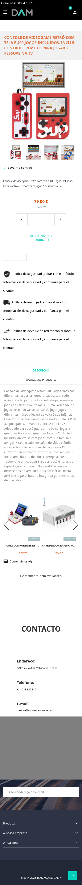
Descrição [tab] (41, 370)
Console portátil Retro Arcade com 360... (35, 545)
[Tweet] (15, 257)
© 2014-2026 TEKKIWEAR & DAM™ (41, 878)
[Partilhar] (6, 257)
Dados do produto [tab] (41, 380)
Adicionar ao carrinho (41, 238)
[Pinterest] (23, 257)
